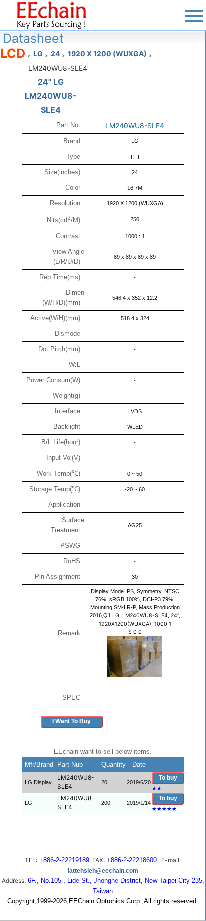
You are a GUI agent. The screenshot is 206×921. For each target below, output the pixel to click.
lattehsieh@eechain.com (103, 870)
